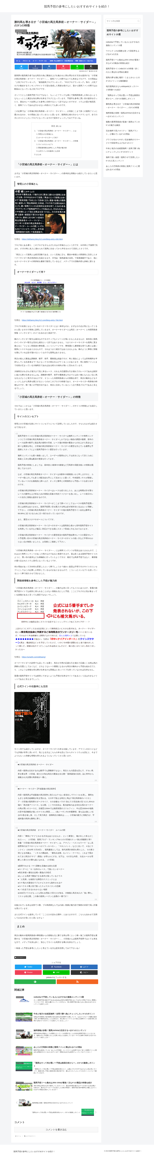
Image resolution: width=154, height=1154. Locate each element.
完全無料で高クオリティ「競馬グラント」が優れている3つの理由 (122, 132)
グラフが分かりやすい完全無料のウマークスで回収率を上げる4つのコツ (123, 141)
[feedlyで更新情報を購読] (35, 981)
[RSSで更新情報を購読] (77, 981)
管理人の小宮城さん (45, 134)
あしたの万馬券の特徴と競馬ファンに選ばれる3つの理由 (123, 168)
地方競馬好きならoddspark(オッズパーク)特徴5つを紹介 (122, 88)
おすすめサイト (21, 957)
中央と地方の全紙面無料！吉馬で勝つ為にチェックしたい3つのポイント (123, 150)
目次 (53, 126)
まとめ (38, 154)
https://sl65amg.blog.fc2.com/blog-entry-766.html (42, 320)
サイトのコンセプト (45, 144)
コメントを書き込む (56, 1129)
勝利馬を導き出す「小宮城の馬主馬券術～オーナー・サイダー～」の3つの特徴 (123, 105)
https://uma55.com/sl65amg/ (34, 657)
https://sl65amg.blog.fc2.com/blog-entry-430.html (42, 239)
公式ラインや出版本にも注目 (49, 151)
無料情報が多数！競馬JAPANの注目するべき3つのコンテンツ (123, 114)
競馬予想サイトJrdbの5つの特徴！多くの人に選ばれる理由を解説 (122, 70)
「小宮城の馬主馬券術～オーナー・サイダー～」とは (56, 131)
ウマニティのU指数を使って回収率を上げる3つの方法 (122, 52)
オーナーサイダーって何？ (48, 137)
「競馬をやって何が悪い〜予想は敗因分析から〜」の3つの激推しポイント (123, 97)
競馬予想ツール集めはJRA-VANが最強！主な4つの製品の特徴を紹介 (123, 61)
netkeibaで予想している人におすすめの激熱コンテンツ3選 (122, 43)
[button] (91, 67)
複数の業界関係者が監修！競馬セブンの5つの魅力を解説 (123, 123)
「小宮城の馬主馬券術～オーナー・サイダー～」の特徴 (57, 141)
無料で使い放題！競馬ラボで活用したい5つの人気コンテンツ (123, 159)
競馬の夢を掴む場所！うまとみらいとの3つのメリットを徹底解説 (123, 79)
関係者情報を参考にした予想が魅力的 (52, 148)
